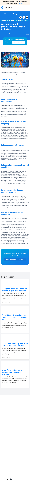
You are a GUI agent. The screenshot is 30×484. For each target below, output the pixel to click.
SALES (26, 20)
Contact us (5, 469)
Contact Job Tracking (8, 436)
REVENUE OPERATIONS (17, 20)
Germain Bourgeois (7, 33)
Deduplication (6, 434)
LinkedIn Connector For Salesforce (11, 444)
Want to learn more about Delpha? (14, 259)
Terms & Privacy (6, 477)
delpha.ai (21, 3)
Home (3, 12)
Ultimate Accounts (7, 439)
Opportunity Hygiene (7, 441)
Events (4, 464)
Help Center (5, 454)
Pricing (4, 456)
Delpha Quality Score (8, 431)
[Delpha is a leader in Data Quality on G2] (7, 414)
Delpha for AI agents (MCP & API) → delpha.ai (14, 424)
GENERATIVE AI (5, 20)
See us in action (18, 42)
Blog (7, 12)
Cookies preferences (17, 477)
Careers (4, 466)
